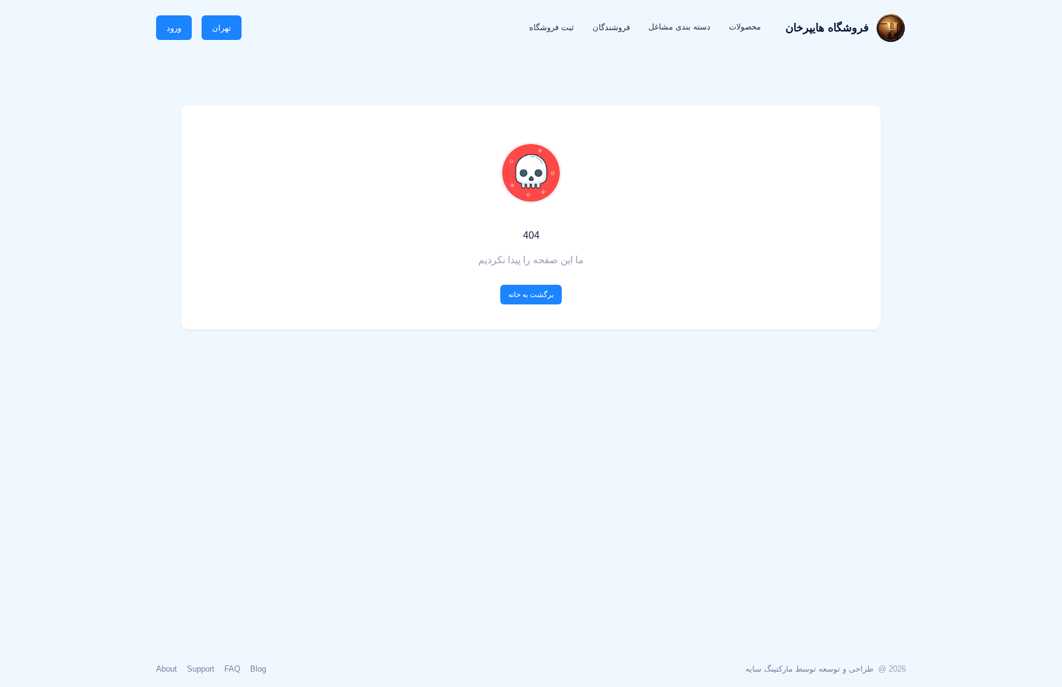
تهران (221, 28)
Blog (258, 668)
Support (200, 668)
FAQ (232, 668)
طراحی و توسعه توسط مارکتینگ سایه (809, 668)
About (166, 668)
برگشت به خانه (531, 294)
